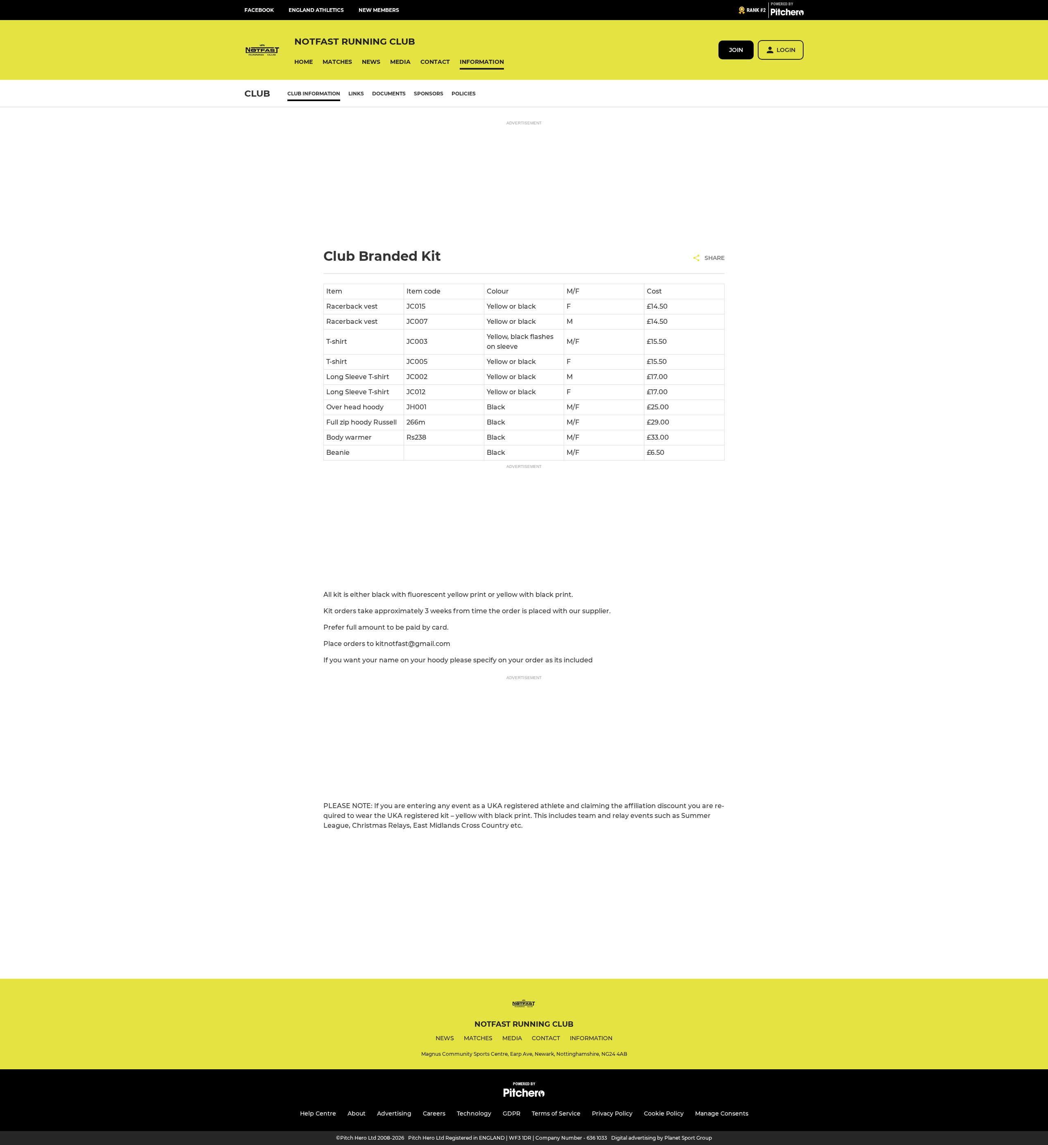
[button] (303, 62)
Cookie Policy (664, 1113)
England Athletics (316, 10)
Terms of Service (556, 1113)
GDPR (511, 1113)
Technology (474, 1113)
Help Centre (318, 1113)
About (357, 1113)
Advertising (394, 1113)
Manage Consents (721, 1113)
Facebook (259, 10)
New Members (379, 10)
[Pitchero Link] (787, 13)
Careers (434, 1113)
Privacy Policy (612, 1113)
